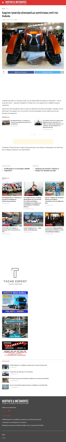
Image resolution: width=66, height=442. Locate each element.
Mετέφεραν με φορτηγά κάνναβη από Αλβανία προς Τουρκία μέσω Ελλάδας (29, 378)
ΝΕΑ (7, 8)
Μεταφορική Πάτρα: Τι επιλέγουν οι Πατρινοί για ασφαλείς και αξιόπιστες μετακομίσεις (21, 122)
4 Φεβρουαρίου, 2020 (7, 19)
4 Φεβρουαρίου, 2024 (48, 129)
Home (3, 8)
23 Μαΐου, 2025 (6, 203)
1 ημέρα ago (14, 367)
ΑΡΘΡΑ (5, 194)
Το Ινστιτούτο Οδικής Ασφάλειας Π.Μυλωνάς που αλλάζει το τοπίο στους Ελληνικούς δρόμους (54, 229)
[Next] (34, 134)
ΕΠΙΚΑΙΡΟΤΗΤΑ (29, 194)
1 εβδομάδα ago (15, 380)
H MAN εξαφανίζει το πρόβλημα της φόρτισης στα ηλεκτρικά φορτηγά (28, 365)
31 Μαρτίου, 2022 (28, 232)
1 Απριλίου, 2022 (6, 233)
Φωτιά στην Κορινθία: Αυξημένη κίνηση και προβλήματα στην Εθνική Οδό (28, 385)
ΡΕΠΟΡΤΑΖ (49, 194)
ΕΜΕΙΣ (3, 434)
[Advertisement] (33, 141)
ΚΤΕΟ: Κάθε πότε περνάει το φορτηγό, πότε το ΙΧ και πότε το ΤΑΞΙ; (11, 229)
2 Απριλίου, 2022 (49, 205)
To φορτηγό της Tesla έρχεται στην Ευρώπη (21, 372)
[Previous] (31, 134)
